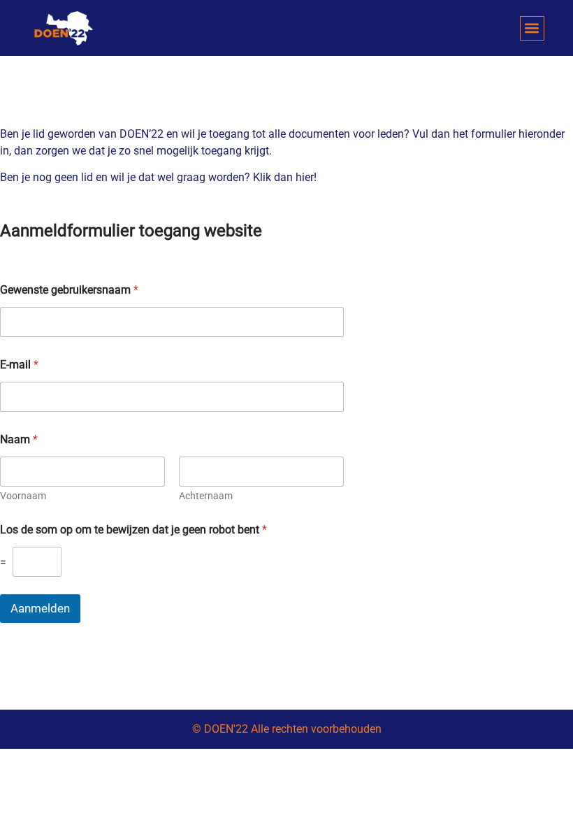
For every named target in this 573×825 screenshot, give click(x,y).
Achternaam (206, 495)
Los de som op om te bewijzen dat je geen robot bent (133, 529)
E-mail (19, 364)
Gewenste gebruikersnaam (69, 289)
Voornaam (23, 495)
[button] (532, 28)
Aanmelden (40, 608)
